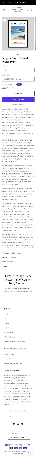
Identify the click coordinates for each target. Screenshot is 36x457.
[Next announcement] (32, 2)
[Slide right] (22, 54)
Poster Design (6, 75)
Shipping (4, 87)
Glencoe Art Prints (9, 354)
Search (6, 314)
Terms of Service (9, 332)
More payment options (18, 104)
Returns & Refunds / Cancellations (14, 341)
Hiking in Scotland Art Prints (13, 363)
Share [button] (5, 267)
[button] (4, 9)
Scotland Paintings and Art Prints (17, 451)
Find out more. (9, 404)
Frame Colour (6, 66)
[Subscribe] (27, 416)
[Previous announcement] (4, 2)
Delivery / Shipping (10, 337)
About (5, 319)
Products (6, 323)
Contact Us (7, 328)
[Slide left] (14, 54)
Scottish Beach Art (9, 359)
